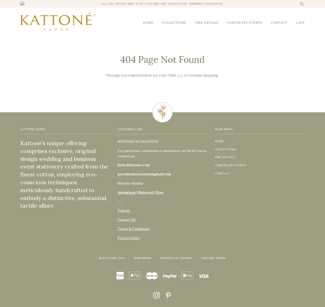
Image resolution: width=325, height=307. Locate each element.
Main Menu (143, 258)
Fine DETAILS (206, 22)
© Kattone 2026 (112, 258)
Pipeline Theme (214, 258)
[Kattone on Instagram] (156, 297)
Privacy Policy (129, 238)
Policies (124, 210)
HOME (148, 22)
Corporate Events (244, 22)
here (180, 75)
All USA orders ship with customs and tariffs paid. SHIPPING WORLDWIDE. (162, 3)
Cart (300, 22)
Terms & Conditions (134, 229)
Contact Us (127, 220)
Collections (174, 22)
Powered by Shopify (176, 258)
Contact (279, 22)
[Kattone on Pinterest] (168, 297)
